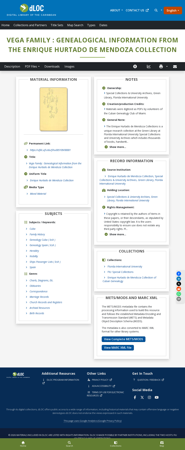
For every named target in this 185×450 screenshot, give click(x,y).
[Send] (175, 66)
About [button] (115, 10)
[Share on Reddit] (180, 289)
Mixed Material (38, 193)
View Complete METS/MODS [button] (123, 339)
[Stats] (148, 66)
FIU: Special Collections (121, 272)
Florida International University (125, 266)
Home (5, 25)
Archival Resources (40, 308)
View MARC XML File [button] (118, 348)
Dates (103, 25)
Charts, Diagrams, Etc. (41, 280)
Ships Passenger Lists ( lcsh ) (45, 261)
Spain (33, 267)
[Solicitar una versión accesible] (135, 66)
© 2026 (92, 437)
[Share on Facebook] (180, 273)
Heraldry (34, 250)
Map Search (75, 25)
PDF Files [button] (31, 66)
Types (91, 25)
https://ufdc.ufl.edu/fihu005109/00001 (50, 150)
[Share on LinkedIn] (180, 278)
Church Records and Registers (46, 302)
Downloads (52, 66)
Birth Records (37, 313)
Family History (37, 234)
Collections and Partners (30, 25)
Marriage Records (39, 296)
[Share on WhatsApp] (180, 294)
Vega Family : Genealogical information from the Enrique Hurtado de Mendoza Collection (55, 165)
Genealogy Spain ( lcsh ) (43, 245)
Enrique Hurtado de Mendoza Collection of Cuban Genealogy (129, 279)
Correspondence (39, 291)
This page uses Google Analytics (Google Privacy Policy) (92, 420)
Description (12, 66)
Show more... (117, 147)
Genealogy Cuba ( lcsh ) (42, 239)
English (172, 10)
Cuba (32, 228)
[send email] (180, 299)
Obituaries (35, 285)
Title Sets (57, 25)
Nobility (34, 256)
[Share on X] (180, 284)
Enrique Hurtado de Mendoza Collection (52, 180)
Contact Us (135, 10)
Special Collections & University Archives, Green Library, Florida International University (132, 198)
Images (69, 66)
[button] (158, 10)
